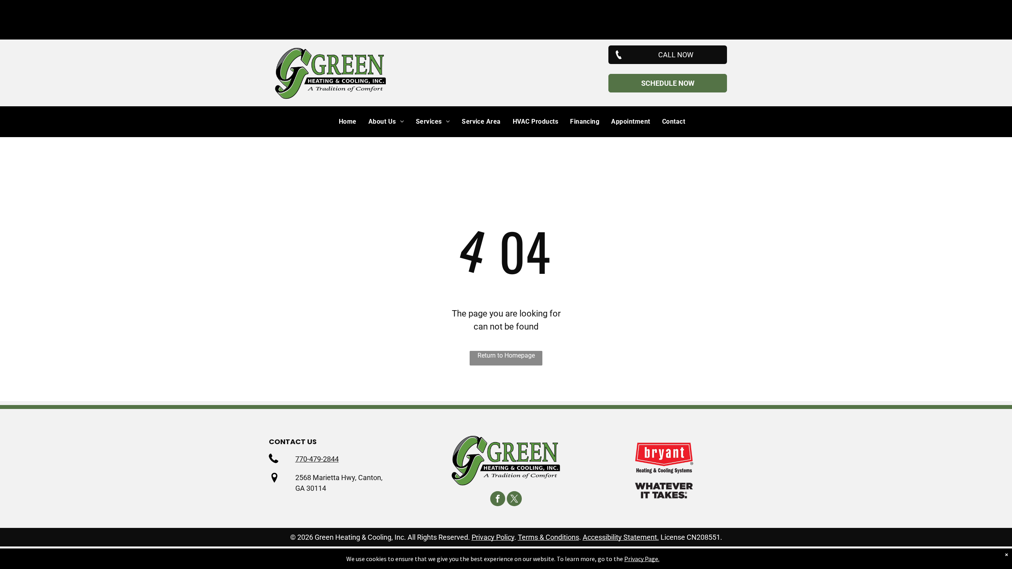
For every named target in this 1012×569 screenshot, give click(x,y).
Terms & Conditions (548, 537)
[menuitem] (342, 121)
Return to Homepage (506, 355)
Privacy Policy (493, 537)
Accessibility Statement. (621, 537)
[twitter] (514, 499)
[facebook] (497, 499)
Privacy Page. (641, 559)
